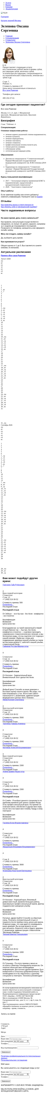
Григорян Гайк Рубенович (13, 585)
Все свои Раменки (10, 90)
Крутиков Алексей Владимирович (17, 748)
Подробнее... (8, 605)
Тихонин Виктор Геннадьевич (15, 934)
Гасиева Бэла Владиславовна (15, 823)
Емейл (40, 197)
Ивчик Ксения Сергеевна (13, 700)
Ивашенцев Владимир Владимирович (19, 847)
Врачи (8, 5)
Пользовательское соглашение (14, 1060)
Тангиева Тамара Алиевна (14, 724)
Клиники (8, 7)
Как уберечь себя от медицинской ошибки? (19, 207)
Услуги (8, 3)
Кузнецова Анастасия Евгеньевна (17, 871)
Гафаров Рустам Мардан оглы (16, 646)
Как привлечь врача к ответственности (17, 205)
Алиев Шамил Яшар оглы (14, 772)
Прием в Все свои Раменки (13, 256)
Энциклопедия (11, 9)
